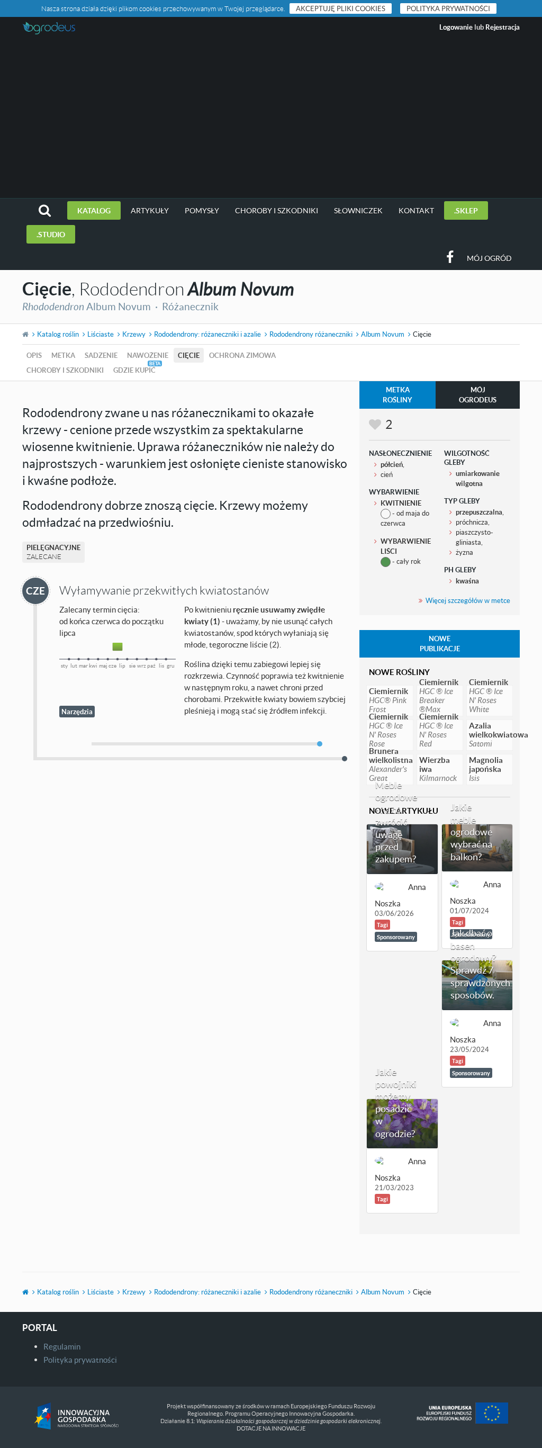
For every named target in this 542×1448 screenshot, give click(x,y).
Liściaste (100, 334)
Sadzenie (101, 355)
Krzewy (134, 334)
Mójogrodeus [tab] (477, 394)
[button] (44, 210)
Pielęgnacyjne (53, 552)
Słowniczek (358, 210)
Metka (63, 355)
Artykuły (150, 210)
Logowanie (456, 27)
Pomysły (202, 210)
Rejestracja (502, 27)
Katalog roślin (58, 334)
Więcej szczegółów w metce (468, 600)
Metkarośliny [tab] (397, 394)
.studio (51, 234)
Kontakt (416, 210)
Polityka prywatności (448, 8)
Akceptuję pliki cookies (340, 8)
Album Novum (382, 334)
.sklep (466, 210)
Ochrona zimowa (242, 355)
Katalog (94, 210)
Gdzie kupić (134, 370)
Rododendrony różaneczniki (311, 334)
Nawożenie (147, 355)
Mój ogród (489, 258)
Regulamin (61, 1346)
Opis (34, 355)
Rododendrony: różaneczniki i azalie (207, 334)
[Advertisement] (271, 118)
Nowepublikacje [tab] (440, 643)
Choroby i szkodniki (276, 210)
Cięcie (189, 355)
